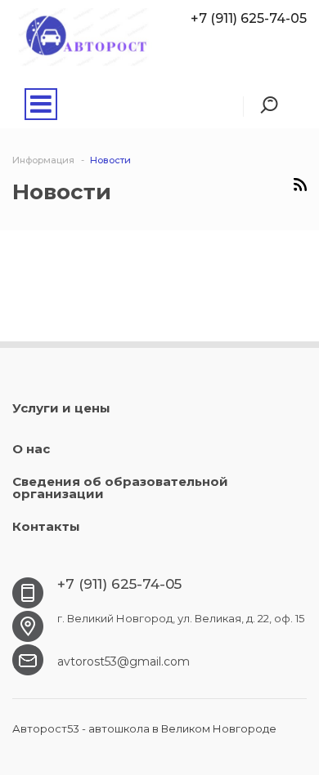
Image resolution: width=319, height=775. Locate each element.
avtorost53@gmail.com (123, 661)
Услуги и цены (61, 408)
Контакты (46, 526)
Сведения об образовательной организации (120, 487)
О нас (31, 449)
